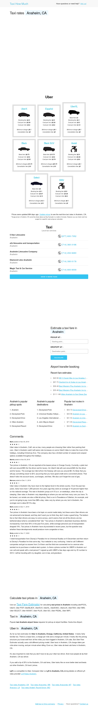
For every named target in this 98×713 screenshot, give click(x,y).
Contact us (84, 704)
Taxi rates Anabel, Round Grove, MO (35, 687)
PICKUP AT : (56, 337)
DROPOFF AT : (57, 347)
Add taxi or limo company (45, 704)
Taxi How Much (19, 3)
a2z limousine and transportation (25, 243)
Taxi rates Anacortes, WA (40, 684)
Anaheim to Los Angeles (82, 414)
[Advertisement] (49, 35)
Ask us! (83, 3)
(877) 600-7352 (69, 236)
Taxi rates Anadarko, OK (19, 684)
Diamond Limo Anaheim (21, 259)
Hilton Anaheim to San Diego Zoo (74, 394)
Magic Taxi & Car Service (21, 268)
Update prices (44, 214)
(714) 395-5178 (69, 261)
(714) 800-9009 (69, 269)
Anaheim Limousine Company (23, 251)
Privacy (61, 704)
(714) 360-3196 (69, 244)
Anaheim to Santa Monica (83, 426)
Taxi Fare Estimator (28, 604)
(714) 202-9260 (69, 252)
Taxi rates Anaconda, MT (61, 684)
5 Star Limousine (17, 234)
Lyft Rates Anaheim (28, 673)
